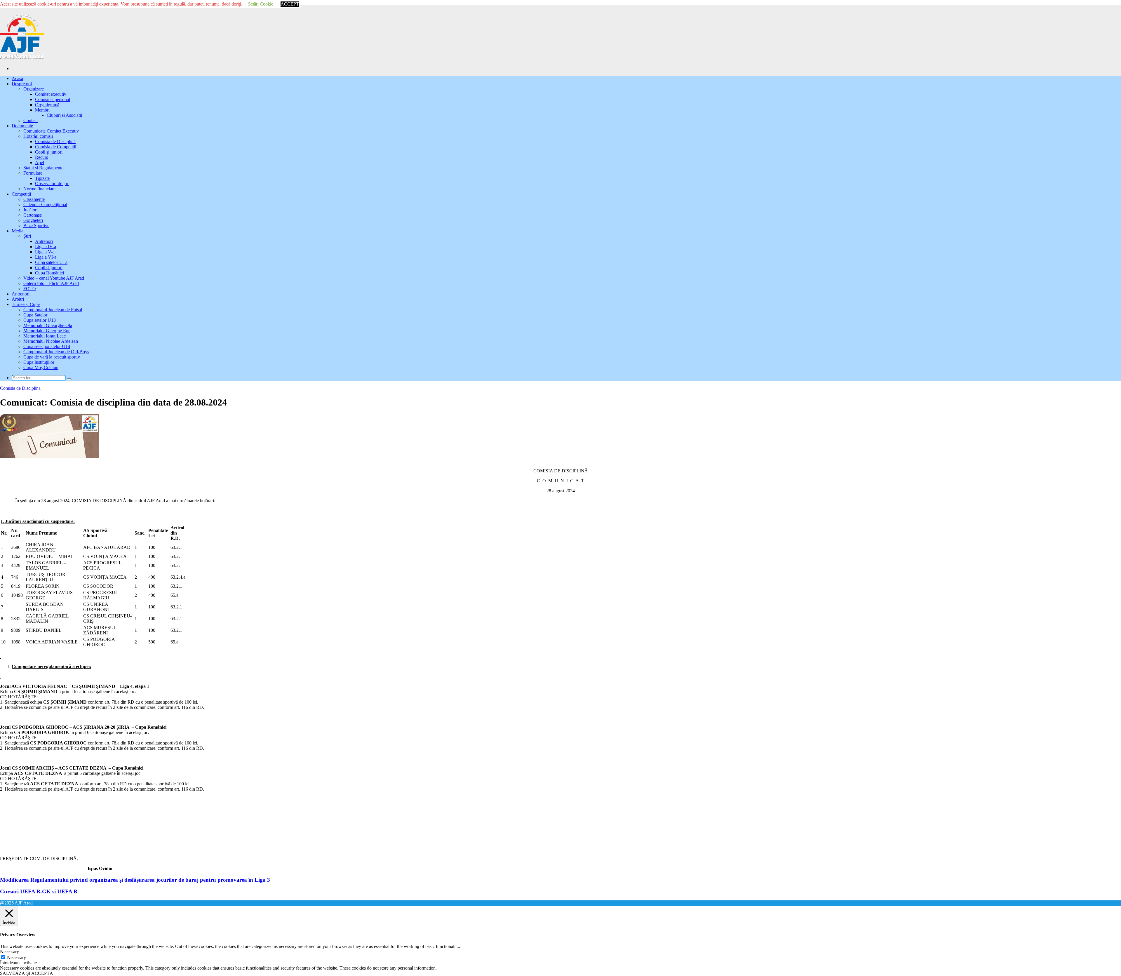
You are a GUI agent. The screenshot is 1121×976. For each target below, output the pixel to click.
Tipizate (42, 178)
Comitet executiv (50, 94)
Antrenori (44, 241)
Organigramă (47, 104)
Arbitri (18, 299)
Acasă (17, 78)
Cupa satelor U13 (51, 262)
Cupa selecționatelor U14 (46, 346)
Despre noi (22, 83)
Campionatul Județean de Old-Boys (56, 351)
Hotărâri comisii (38, 136)
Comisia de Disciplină (55, 141)
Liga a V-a (45, 251)
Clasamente (34, 199)
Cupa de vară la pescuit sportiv (51, 356)
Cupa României (49, 272)
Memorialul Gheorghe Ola (47, 325)
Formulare (32, 173)
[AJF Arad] (22, 58)
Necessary (16, 957)
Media (17, 230)
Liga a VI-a (45, 257)
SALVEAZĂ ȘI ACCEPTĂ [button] (26, 973)
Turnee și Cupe (26, 304)
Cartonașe (32, 215)
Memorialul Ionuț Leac (44, 335)
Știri (27, 236)
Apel (39, 162)
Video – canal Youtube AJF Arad (53, 278)
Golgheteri (33, 220)
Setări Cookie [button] (260, 3)
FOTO (29, 288)
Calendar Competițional (45, 204)
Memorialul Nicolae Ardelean (50, 341)
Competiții (21, 194)
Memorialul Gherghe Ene (46, 330)
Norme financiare (39, 188)
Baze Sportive (36, 225)
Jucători (30, 209)
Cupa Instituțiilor (38, 362)
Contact (30, 120)
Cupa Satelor (35, 314)
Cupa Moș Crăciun (40, 367)
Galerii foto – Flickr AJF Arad (51, 283)
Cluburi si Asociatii (64, 115)
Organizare (33, 88)
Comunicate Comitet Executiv (51, 130)
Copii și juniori (48, 151)
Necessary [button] (9, 951)
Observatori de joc (52, 183)
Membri (42, 109)
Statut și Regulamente (43, 167)
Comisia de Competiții (55, 146)
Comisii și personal (52, 99)
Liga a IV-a (45, 246)
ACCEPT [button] (290, 3)
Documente (22, 125)
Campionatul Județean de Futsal (52, 309)
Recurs (41, 157)
